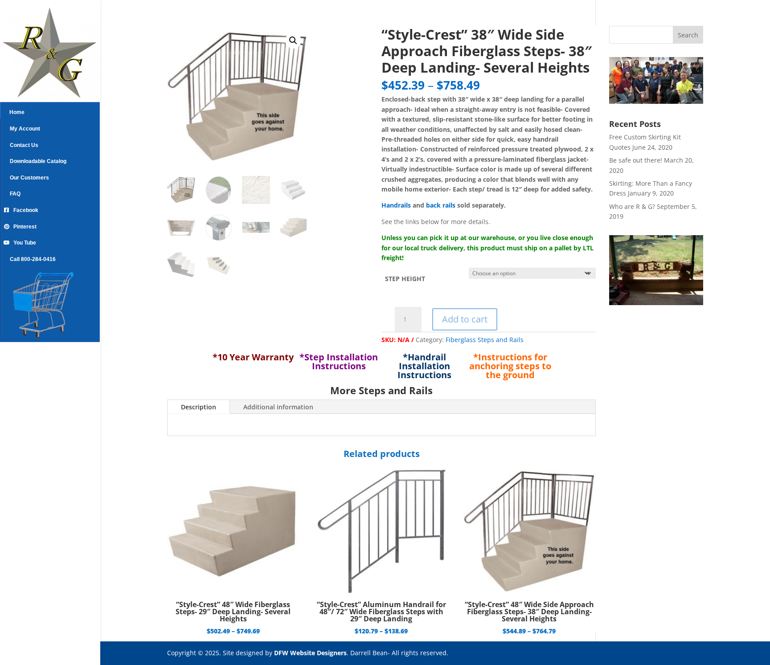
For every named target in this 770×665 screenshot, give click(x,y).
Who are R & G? (632, 206)
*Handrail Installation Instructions (424, 366)
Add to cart (464, 319)
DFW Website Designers (310, 653)
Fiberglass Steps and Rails (485, 339)
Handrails (396, 205)
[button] (293, 41)
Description (198, 407)
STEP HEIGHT (405, 278)
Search (688, 35)
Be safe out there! (635, 160)
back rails (440, 205)
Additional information (278, 407)
